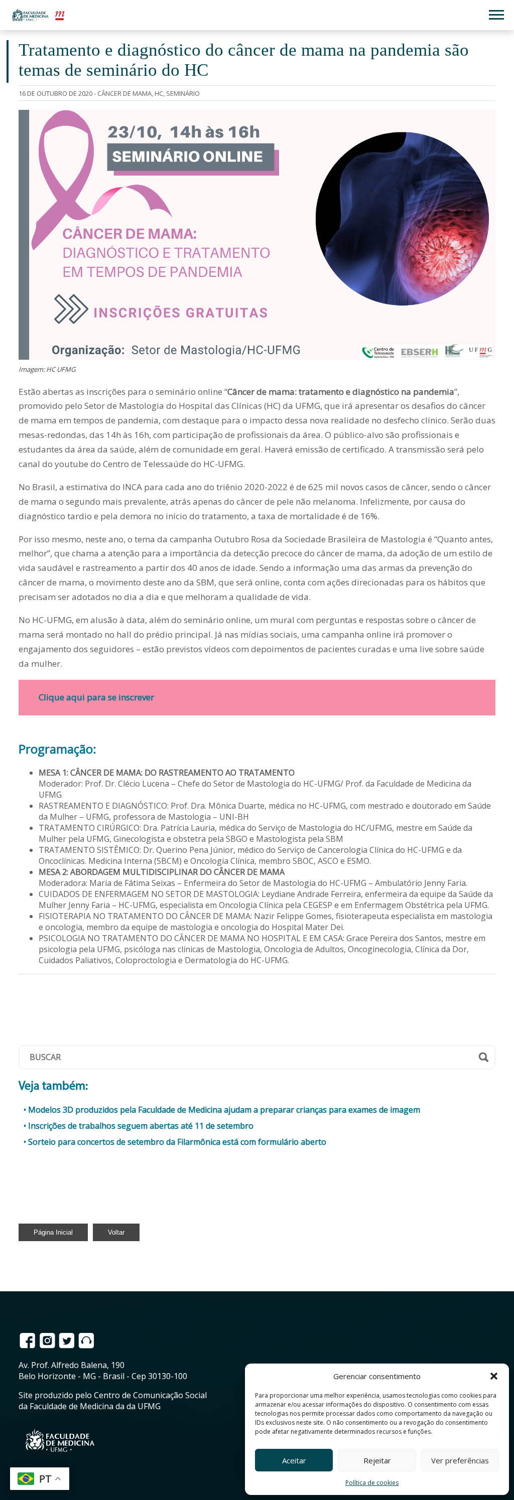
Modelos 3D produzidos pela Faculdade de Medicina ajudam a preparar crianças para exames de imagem (224, 1109)
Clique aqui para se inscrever (96, 697)
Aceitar (294, 1460)
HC (159, 93)
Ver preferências (460, 1460)
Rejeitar (377, 1460)
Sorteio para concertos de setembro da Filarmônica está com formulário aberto (177, 1141)
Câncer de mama (124, 93)
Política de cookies (372, 1482)
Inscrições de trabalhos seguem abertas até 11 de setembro (140, 1125)
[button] (494, 1376)
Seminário (183, 93)
